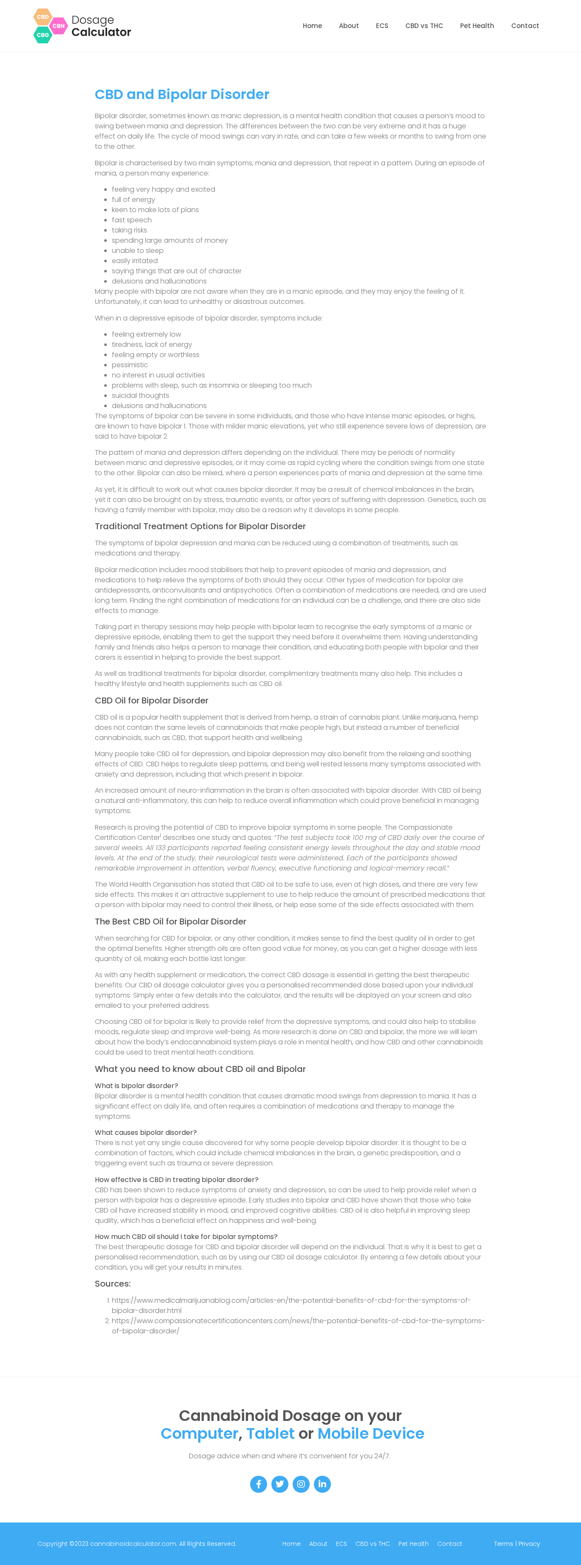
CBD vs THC (424, 25)
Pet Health (477, 25)
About (349, 25)
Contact (525, 25)
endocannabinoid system (214, 1042)
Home (312, 25)
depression (203, 126)
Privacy (529, 1543)
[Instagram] (301, 1484)
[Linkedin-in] (322, 1484)
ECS (382, 25)
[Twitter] (279, 1484)
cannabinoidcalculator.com (132, 1543)
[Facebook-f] (258, 1484)
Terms (503, 1543)
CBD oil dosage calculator (182, 985)
